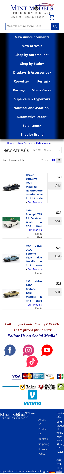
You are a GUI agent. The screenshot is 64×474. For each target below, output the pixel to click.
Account (16, 17)
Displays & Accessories (31, 72)
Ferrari (42, 81)
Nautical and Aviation (31, 108)
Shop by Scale (31, 63)
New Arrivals (32, 46)
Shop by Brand (32, 134)
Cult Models (43, 143)
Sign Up (29, 17)
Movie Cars (40, 90)
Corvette (21, 81)
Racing (18, 90)
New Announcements (32, 37)
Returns (43, 438)
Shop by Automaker (31, 55)
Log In (40, 17)
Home (10, 143)
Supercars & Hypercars (32, 99)
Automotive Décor (31, 117)
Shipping (43, 444)
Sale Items (31, 125)
